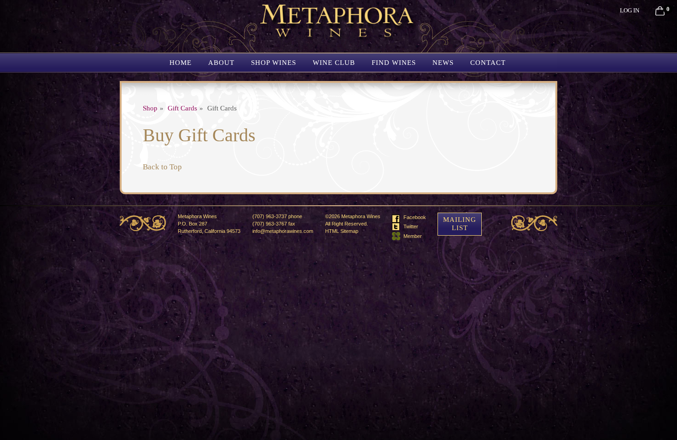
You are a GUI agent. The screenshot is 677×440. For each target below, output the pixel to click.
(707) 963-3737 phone (277, 216)
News (443, 62)
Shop (150, 108)
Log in (629, 10)
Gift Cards (182, 108)
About (221, 62)
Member (414, 236)
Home (180, 62)
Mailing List (459, 224)
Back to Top (162, 166)
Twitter (414, 226)
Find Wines (394, 62)
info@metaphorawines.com (282, 231)
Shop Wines (273, 62)
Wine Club (334, 62)
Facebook (414, 217)
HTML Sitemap (341, 231)
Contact (488, 62)
